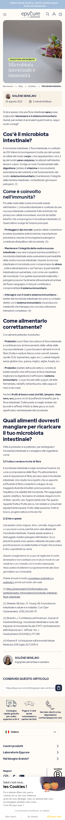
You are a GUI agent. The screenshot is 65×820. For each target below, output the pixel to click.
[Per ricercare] (47, 14)
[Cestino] (60, 14)
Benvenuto (8, 86)
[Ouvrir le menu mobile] (4, 14)
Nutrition (32, 86)
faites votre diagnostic (33, 5)
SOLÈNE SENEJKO (24, 96)
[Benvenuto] (30, 14)
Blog (21, 86)
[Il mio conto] (54, 14)
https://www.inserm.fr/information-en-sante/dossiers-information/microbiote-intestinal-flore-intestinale (30, 593)
